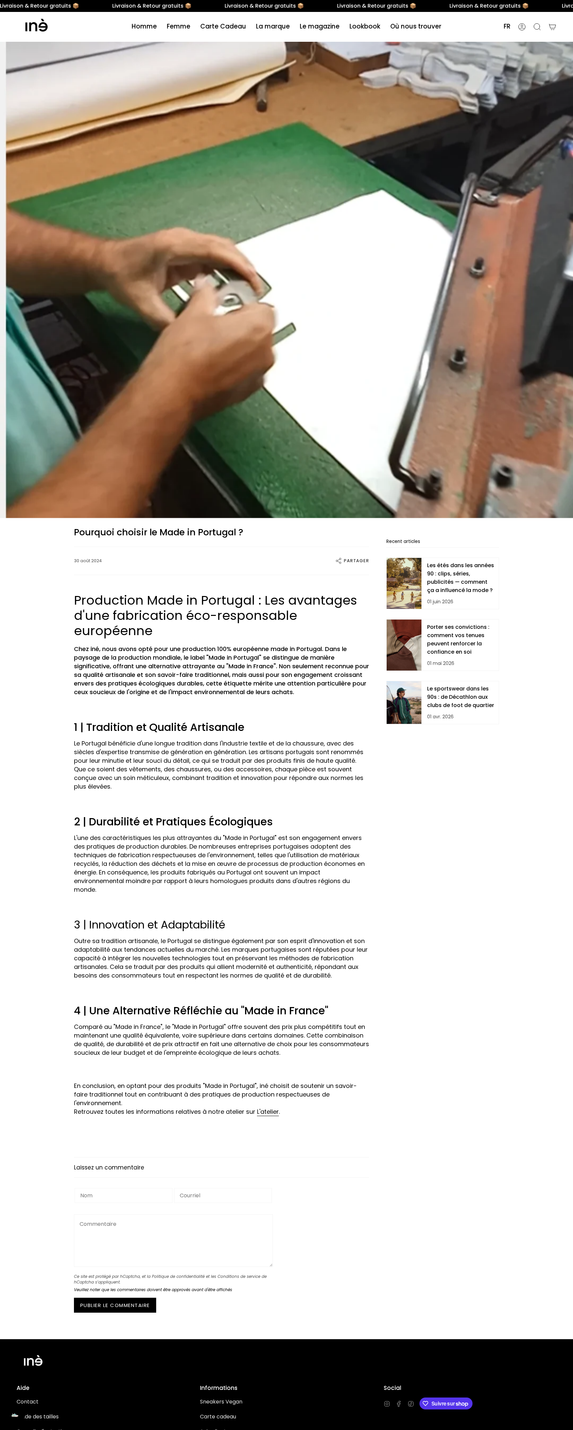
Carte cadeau (218, 1416)
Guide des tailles (38, 1416)
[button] (144, 27)
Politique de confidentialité (178, 1276)
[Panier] (552, 27)
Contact (27, 1401)
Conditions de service (239, 1276)
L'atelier (268, 1111)
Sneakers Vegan (221, 1401)
